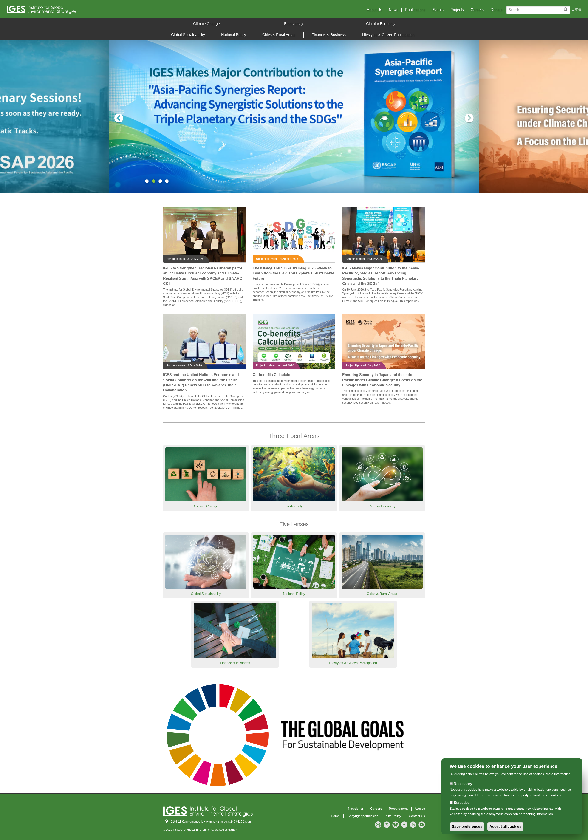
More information (558, 774)
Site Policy (393, 815)
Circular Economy (380, 24)
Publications (415, 10)
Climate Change (206, 24)
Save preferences (467, 827)
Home (335, 815)
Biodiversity (293, 24)
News (393, 10)
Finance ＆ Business (329, 35)
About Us (374, 10)
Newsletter (355, 808)
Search (567, 7)
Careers (477, 10)
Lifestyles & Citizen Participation (388, 35)
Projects (457, 10)
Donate (497, 10)
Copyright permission (363, 815)
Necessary (463, 784)
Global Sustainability (188, 35)
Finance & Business (235, 663)
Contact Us (417, 815)
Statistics (462, 803)
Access (420, 808)
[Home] (78, 10)
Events (438, 10)
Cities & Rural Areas (278, 35)
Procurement (398, 808)
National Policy (233, 35)
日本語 (576, 9)
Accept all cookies (505, 827)
